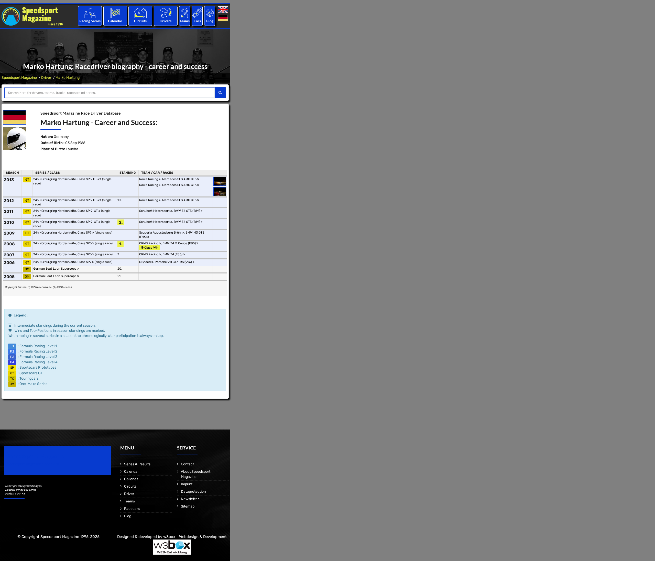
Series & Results (137, 464)
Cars (197, 21)
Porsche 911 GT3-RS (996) (174, 262)
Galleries (131, 479)
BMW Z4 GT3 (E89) (187, 211)
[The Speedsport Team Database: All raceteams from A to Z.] (184, 12)
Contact (187, 464)
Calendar (115, 21)
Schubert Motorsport (154, 211)
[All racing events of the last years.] (115, 12)
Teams (185, 21)
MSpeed (145, 262)
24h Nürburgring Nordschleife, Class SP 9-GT (66, 211)
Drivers (165, 21)
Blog (209, 21)
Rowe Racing (149, 179)
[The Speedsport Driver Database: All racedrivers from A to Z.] (165, 12)
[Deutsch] (223, 18)
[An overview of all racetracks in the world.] (140, 12)
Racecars (132, 509)
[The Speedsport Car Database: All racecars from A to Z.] (197, 12)
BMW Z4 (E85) (172, 254)
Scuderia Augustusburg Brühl (160, 232)
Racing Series (90, 21)
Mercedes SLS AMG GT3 (179, 179)
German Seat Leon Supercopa (55, 268)
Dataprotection (193, 491)
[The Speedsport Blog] (210, 12)
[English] (223, 10)
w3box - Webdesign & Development (195, 536)
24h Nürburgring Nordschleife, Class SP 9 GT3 (66, 179)
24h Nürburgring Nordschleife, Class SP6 (62, 243)
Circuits (140, 21)
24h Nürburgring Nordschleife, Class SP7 (62, 232)
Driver (46, 77)
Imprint (186, 484)
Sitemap (187, 506)
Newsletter (190, 499)
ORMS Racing (149, 243)
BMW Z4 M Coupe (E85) (179, 243)
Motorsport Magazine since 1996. (33, 464)
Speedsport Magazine (19, 77)
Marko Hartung (68, 77)
